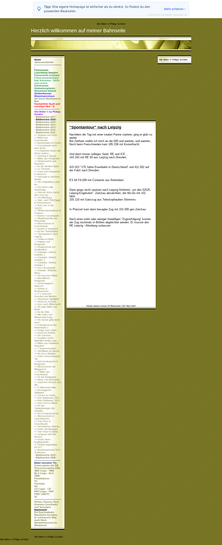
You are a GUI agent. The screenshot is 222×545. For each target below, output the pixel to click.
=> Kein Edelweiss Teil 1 (46, 398)
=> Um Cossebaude (44, 267)
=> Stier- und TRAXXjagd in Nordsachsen (47, 201)
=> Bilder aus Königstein (46, 158)
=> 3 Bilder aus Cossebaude (42, 373)
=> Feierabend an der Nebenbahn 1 (45, 326)
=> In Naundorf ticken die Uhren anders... (47, 152)
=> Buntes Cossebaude (46, 215)
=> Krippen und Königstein (42, 243)
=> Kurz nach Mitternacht (47, 304)
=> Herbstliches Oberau (46, 426)
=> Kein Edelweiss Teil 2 (46, 400)
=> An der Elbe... (42, 312)
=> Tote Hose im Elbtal (46, 431)
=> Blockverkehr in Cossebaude (44, 224)
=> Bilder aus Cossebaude (41, 139)
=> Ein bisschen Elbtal (45, 275)
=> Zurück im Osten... (45, 395)
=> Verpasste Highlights (46, 299)
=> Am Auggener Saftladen (42, 391)
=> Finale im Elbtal (43, 239)
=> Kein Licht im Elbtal (45, 403)
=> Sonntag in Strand (45, 156)
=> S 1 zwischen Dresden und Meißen (45, 295)
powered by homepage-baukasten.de (167, 14)
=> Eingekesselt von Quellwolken (45, 248)
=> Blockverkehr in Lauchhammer (44, 417)
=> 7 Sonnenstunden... (46, 348)
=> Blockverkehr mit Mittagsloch (44, 367)
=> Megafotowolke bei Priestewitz (45, 219)
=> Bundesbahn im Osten (47, 143)
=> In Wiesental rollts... (46, 387)
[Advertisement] (111, 86)
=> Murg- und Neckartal (46, 379)
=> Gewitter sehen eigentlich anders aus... (46, 339)
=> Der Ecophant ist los (46, 413)
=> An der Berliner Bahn (46, 166)
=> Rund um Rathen (44, 332)
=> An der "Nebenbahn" (46, 231)
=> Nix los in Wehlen (45, 353)
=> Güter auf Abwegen (46, 429)
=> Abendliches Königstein (42, 279)
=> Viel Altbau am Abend (46, 351)
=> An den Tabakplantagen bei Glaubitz (44, 408)
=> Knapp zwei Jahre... (46, 330)
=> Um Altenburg (43, 197)
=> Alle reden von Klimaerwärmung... (44, 315)
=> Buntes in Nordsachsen (41, 289)
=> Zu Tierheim (42, 169)
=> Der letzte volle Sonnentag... (43, 188)
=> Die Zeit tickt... (43, 335)
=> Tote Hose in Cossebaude (42, 422)
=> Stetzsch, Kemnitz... (46, 301)
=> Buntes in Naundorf (46, 228)
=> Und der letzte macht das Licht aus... (46, 193)
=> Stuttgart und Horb (45, 135)
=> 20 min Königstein (45, 377)
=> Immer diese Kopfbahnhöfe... (42, 440)
